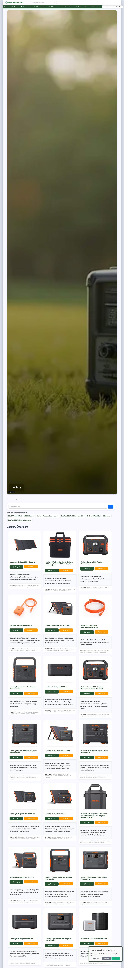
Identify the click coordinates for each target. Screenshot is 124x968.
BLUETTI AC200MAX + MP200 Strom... (21, 516)
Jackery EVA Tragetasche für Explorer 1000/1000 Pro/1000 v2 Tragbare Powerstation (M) (94, 815)
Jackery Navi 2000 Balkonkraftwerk (94, 939)
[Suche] (54, 2)
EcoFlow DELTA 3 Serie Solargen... (20, 520)
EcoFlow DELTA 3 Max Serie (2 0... (72, 516)
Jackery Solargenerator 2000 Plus (22, 814)
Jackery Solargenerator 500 (55, 814)
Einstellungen (96, 958)
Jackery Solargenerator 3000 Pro (57, 751)
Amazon (30, 566)
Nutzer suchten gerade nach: (18, 513)
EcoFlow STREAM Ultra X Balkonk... (99, 516)
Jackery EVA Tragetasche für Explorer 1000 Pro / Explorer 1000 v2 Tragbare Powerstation (59, 564)
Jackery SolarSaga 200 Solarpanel (22, 562)
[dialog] (105, 954)
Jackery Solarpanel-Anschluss (21, 625)
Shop (16, 567)
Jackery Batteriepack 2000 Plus (57, 687)
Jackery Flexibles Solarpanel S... (48, 516)
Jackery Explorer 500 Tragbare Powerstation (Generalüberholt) (92, 688)
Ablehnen (106, 958)
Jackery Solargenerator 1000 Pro (22, 877)
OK (116, 958)
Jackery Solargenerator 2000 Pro (57, 625)
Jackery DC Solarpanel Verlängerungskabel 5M (89, 626)
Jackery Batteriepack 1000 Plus (21, 939)
